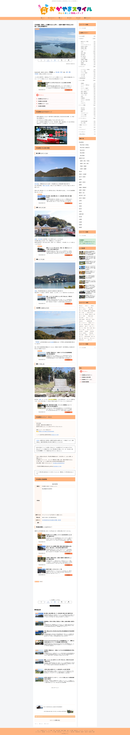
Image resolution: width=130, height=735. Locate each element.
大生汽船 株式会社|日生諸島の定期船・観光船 (51, 520)
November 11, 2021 (57, 466)
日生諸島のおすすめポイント (43, 98)
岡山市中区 (82, 150)
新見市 (80, 208)
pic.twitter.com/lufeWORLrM (58, 463)
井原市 (80, 211)
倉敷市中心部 (81, 158)
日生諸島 (52, 342)
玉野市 (80, 200)
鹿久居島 (57, 72)
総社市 (80, 203)
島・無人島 (37, 581)
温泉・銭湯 (58, 730)
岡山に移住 (72, 731)
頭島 (61, 72)
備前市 (42, 581)
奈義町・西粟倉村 (82, 187)
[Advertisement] (55, 67)
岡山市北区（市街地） (84, 144)
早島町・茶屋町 (83, 166)
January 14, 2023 (55, 434)
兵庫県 (80, 219)
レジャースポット (38, 731)
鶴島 (70, 72)
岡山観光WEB (77, 731)
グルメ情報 (71, 730)
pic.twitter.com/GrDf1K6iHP (48, 431)
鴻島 (67, 72)
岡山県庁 (82, 731)
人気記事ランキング (43, 730)
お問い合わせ (88, 243)
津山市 (80, 171)
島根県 (80, 227)
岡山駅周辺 (81, 142)
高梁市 (80, 179)
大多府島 (36, 73)
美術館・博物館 (63, 730)
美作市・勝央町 (82, 198)
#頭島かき (41, 431)
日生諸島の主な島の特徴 (42, 101)
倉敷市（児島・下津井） (85, 160)
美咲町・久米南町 (82, 174)
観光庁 (94, 731)
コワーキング (86, 730)
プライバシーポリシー (66, 731)
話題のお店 (76, 730)
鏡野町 (80, 184)
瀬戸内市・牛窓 (82, 195)
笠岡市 (80, 206)
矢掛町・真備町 (83, 168)
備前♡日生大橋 (46, 185)
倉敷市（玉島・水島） (84, 163)
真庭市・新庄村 (82, 182)
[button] (61, 60)
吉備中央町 (81, 214)
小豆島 (37, 440)
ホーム (38, 730)
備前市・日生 (81, 192)
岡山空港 (90, 731)
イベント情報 (50, 730)
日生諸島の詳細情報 (41, 106)
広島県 (80, 222)
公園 (67, 730)
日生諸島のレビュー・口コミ (43, 103)
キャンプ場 (91, 730)
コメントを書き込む (55, 720)
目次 (40, 95)
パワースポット (48, 731)
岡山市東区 (82, 152)
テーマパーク (81, 730)
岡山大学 (86, 731)
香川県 (80, 216)
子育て (54, 730)
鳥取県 (80, 224)
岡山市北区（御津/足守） (85, 147)
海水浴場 (43, 731)
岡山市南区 (82, 155)
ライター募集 (54, 731)
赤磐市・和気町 (82, 190)
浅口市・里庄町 (82, 176)
